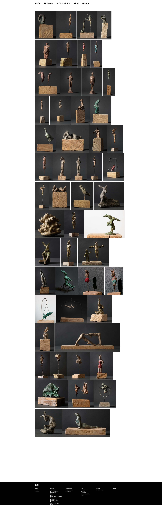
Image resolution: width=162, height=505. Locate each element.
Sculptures (53, 490)
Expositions (63, 3)
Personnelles (69, 490)
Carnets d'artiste (54, 503)
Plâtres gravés (54, 500)
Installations (53, 499)
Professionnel (99, 490)
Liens (82, 495)
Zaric (37, 3)
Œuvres (48, 3)
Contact (114, 488)
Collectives (68, 491)
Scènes (52, 498)
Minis (51, 495)
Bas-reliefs (53, 502)
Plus (76, 3)
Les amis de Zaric (85, 494)
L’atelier (37, 491)
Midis (51, 494)
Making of (83, 492)
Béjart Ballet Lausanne (56, 496)
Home (85, 3)
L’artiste (37, 490)
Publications (84, 490)
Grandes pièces (54, 491)
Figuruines (53, 492)
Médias (83, 491)
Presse (98, 488)
